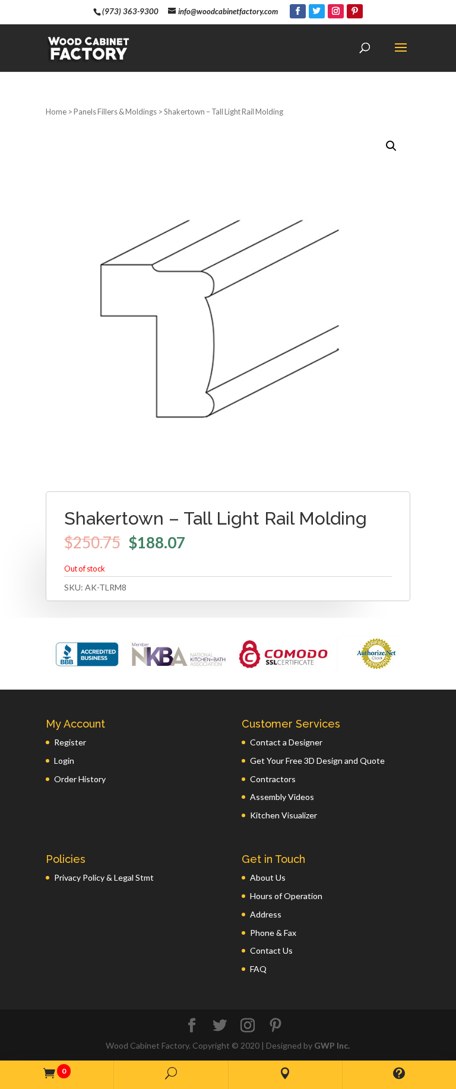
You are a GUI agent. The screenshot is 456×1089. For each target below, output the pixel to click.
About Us (268, 877)
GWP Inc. (332, 1045)
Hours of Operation (286, 896)
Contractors (273, 779)
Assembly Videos (282, 797)
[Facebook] (298, 11)
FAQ (258, 969)
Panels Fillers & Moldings (115, 111)
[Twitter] (317, 11)
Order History (80, 779)
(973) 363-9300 (130, 11)
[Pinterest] (355, 11)
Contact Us (271, 950)
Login (64, 760)
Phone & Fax (273, 933)
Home (56, 111)
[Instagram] (336, 11)
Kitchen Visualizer (283, 815)
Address (265, 914)
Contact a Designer (286, 742)
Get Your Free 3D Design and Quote (317, 760)
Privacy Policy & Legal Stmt (104, 877)
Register (70, 742)
